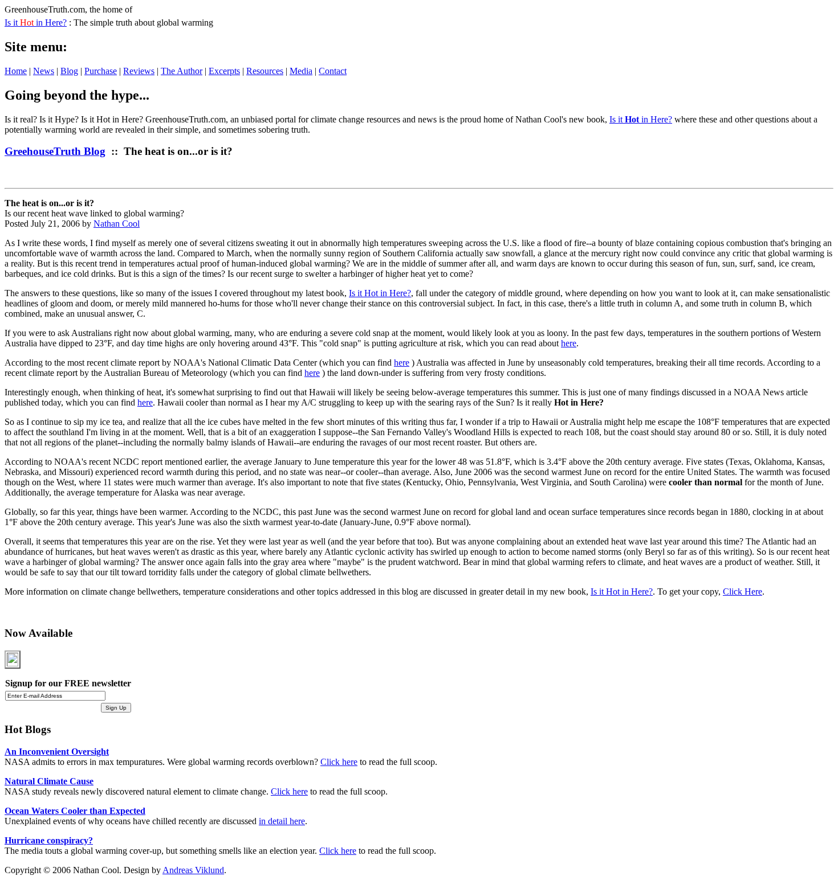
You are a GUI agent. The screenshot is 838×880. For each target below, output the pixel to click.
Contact (333, 71)
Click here (338, 762)
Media (301, 71)
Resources (264, 71)
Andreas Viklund (193, 870)
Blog (69, 71)
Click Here (742, 591)
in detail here (282, 821)
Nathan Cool (116, 223)
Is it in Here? (36, 22)
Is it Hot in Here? (380, 293)
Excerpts (224, 71)
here (568, 343)
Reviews (138, 71)
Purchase (100, 71)
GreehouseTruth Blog (55, 151)
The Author (181, 71)
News (43, 71)
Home (16, 71)
